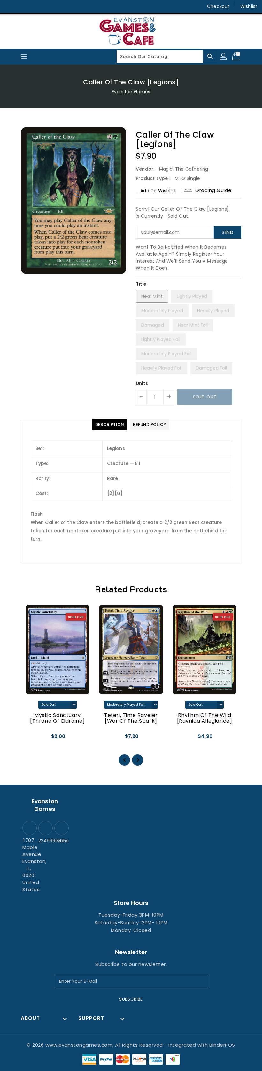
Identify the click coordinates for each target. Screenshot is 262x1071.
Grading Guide (213, 190)
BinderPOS (222, 1045)
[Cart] (236, 56)
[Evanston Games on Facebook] (10, 6)
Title (141, 284)
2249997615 (44, 840)
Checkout (218, 6)
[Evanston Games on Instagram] (22, 6)
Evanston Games (131, 92)
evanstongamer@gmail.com (60, 840)
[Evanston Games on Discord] (34, 6)
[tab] (109, 424)
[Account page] (223, 56)
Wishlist (248, 6)
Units (142, 383)
